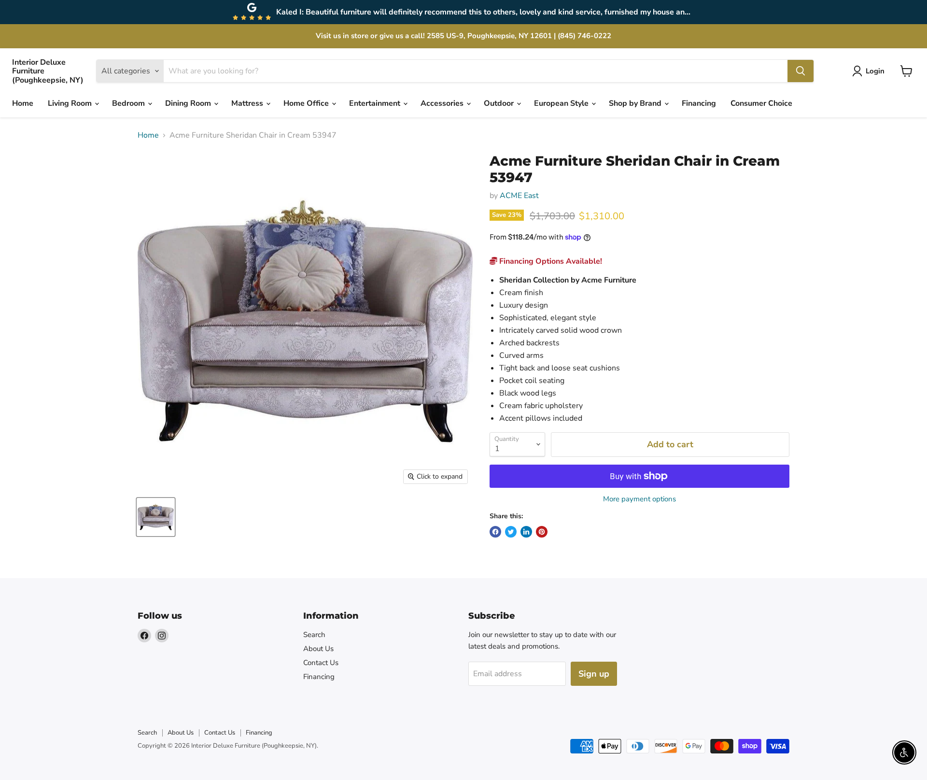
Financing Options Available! (549, 261)
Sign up (593, 674)
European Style (562, 103)
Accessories (443, 103)
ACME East (519, 195)
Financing (699, 103)
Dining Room (189, 103)
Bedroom (129, 103)
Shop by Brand (636, 103)
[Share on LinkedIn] (526, 532)
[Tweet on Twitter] (511, 532)
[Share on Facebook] (495, 532)
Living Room (71, 103)
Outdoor (500, 103)
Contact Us (320, 662)
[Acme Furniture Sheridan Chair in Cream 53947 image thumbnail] (156, 517)
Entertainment (375, 103)
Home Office (307, 103)
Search (314, 634)
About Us (318, 648)
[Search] (800, 71)
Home (22, 103)
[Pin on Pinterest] (542, 532)
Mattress (248, 103)
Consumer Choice (761, 103)
